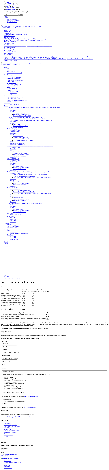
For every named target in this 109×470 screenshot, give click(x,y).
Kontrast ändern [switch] (8, 246)
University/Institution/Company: (10, 352)
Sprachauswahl (10, 7)
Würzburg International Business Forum (11, 27)
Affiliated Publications (9, 47)
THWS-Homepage (12, 19)
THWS (9, 33)
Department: (5, 349)
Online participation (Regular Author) (14, 386)
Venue (42, 40)
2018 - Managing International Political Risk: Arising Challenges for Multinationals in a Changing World (30, 56)
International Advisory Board (19, 34)
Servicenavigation (10, 9)
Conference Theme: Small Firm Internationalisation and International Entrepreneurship (32, 118)
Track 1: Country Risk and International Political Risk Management (30, 174)
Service (6, 229)
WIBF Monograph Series (26, 46)
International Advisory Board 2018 (22, 116)
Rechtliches (10, 235)
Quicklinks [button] (6, 17)
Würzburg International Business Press (42, 46)
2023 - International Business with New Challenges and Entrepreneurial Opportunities (25, 59)
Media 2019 (13, 219)
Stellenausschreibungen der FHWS (19, 233)
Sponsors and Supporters (16, 127)
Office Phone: (6, 361)
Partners (15, 41)
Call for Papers (7, 38)
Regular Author (9, 377)
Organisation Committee (34, 40)
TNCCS (12, 94)
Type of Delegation (8, 371)
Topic (11, 108)
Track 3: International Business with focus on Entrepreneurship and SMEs (32, 177)
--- (4, 452)
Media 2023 (13, 222)
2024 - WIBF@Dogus (52, 59)
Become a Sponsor (8, 41)
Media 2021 (13, 220)
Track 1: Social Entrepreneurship (21, 190)
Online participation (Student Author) (14, 388)
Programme (13, 141)
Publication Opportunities (17, 38)
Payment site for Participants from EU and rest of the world (15, 417)
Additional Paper (9, 385)
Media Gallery (13, 60)
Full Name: (5, 343)
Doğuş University (14, 91)
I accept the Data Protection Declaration (15, 401)
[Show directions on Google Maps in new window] (10, 458)
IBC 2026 (9, 36)
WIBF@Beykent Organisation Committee (24, 140)
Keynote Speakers (8, 40)
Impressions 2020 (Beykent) (17, 143)
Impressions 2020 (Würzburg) (17, 144)
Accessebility (13, 237)
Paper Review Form (12, 22)
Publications (9, 43)
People (12, 111)
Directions (6, 455)
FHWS (9, 230)
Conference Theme (15, 130)
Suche (7, 6)
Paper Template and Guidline (14, 20)
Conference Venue (15, 131)
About (7, 31)
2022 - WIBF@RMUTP (53, 57)
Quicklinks (6, 223)
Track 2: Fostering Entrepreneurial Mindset (24, 176)
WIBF (5, 33)
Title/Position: (5, 346)
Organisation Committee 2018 (21, 114)
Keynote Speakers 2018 (19, 113)
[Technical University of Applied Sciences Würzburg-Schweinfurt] (21, 26)
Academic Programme (15, 77)
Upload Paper (43, 38)
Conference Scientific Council (20, 40)
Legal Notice (13, 236)
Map (2, 455)
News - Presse (13, 232)
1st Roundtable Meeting (10, 51)
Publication (13, 110)
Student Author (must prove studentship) (15, 380)
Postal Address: (6, 355)
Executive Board (8, 34)
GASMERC (13, 93)
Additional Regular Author (12, 379)
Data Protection (14, 239)
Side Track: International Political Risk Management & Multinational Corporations (31, 120)
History (8, 53)
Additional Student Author (11, 382)
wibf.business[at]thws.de (30, 407)
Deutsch (6, 243)
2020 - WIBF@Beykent (99, 56)
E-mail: (4, 368)
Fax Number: (5, 365)
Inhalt (8, 2)
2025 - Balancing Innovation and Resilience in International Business (75, 59)
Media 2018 (13, 217)
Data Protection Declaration (31, 396)
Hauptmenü (9, 3)
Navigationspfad (11, 4)
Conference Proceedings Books (12, 46)
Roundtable (9, 49)
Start (5, 275)
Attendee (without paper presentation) (14, 383)
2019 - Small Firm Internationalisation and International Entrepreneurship (74, 56)
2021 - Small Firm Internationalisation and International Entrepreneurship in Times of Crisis (30, 146)
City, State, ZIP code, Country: (10, 358)
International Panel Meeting (20, 153)
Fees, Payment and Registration (32, 38)
